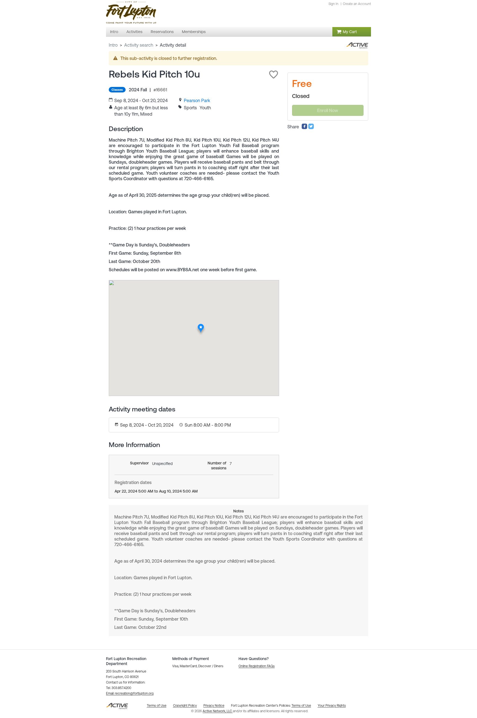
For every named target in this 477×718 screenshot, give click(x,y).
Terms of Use (301, 706)
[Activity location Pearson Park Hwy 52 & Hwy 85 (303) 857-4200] (201, 325)
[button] (273, 74)
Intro (113, 44)
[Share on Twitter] (311, 127)
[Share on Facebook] (304, 127)
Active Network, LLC (218, 711)
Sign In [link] (333, 4)
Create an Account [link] (357, 4)
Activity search (138, 44)
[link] (197, 100)
